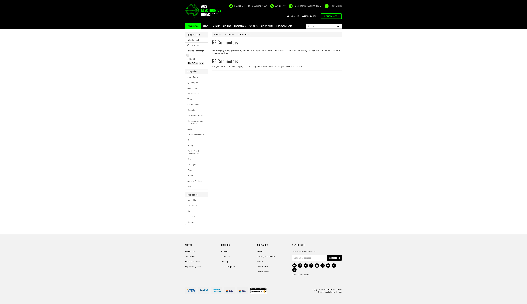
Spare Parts (192, 77)
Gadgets (191, 110)
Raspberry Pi (193, 93)
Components (193, 104)
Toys (189, 170)
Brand (205, 26)
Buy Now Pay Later (193, 266)
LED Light (191, 164)
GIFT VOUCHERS (267, 26)
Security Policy (263, 271)
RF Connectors (244, 34)
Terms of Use (262, 266)
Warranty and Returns (266, 256)
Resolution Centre (192, 261)
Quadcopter (192, 82)
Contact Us (192, 205)
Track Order (190, 256)
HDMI (190, 175)
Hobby (190, 145)
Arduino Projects (194, 181)
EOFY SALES (253, 26)
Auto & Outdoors (195, 115)
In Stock (195, 45)
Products (192, 26)
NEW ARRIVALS (240, 26)
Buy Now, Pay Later (284, 26)
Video (189, 99)
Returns (190, 222)
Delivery (191, 216)
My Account (190, 251)
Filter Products (193, 34)
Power (190, 186)
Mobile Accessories (196, 134)
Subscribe (333, 257)
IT (188, 140)
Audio (190, 129)
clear (201, 63)
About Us (191, 200)
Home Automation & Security (195, 122)
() (331, 16)
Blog (189, 211)
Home (217, 26)
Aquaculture (192, 88)
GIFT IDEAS (227, 26)
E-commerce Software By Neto (330, 292)
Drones (190, 159)
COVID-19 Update (228, 266)
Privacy (260, 261)
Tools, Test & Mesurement (193, 152)
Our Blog (224, 261)
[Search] (338, 26)
